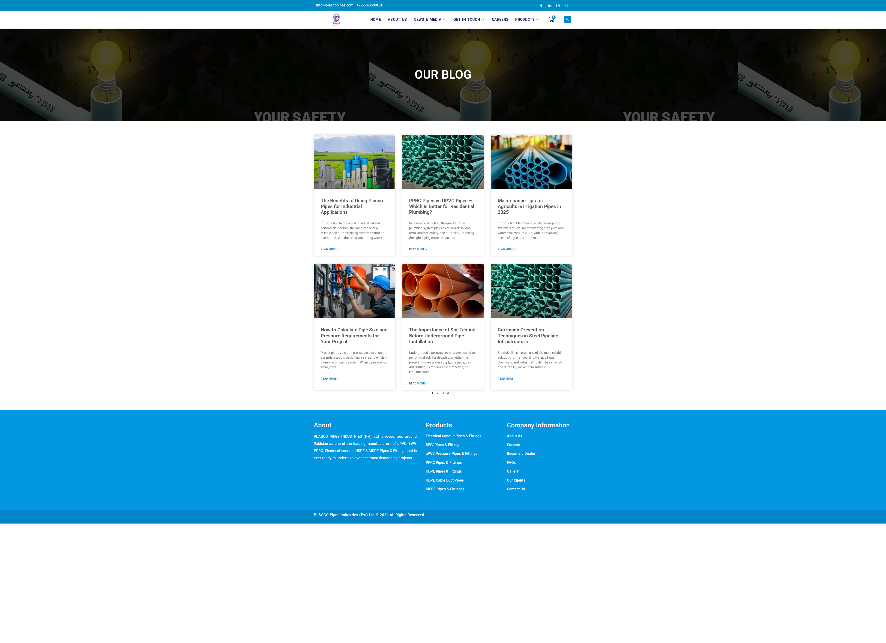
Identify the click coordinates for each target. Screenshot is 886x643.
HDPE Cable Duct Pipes (445, 480)
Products (525, 19)
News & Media (427, 19)
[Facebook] (541, 5)
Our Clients (516, 480)
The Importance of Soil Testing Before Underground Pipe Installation (442, 335)
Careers (500, 19)
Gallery (513, 471)
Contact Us (516, 489)
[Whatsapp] (566, 5)
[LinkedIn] (549, 5)
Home (375, 19)
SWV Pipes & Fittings (443, 445)
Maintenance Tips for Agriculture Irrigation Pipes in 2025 (529, 206)
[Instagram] (557, 5)
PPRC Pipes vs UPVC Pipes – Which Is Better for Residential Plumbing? (441, 206)
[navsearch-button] (567, 19)
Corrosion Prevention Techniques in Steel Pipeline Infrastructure (528, 335)
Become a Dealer (521, 453)
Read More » (329, 249)
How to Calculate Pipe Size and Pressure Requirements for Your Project (354, 335)
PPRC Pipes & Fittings (444, 462)
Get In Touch (466, 19)
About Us (397, 19)
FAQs (511, 462)
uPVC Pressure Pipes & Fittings (451, 453)
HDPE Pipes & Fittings (444, 471)
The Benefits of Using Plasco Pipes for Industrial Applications (352, 206)
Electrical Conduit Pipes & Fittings (453, 436)
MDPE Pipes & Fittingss (445, 489)
